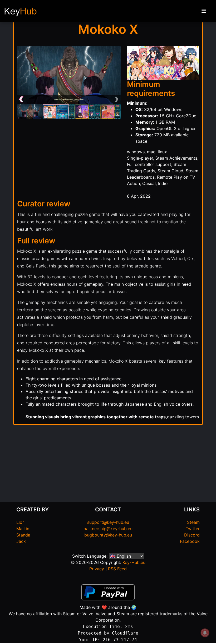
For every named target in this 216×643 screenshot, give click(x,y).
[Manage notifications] (205, 632)
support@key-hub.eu (108, 522)
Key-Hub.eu (133, 562)
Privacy (96, 568)
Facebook (190, 541)
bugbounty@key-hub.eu (108, 535)
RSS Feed (117, 568)
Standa (23, 535)
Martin (22, 528)
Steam (193, 522)
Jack (21, 541)
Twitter (193, 528)
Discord (192, 535)
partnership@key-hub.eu (108, 528)
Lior (20, 522)
